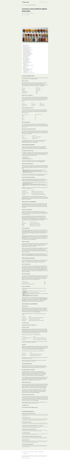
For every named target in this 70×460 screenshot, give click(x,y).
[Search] (47, 2)
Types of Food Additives (26, 61)
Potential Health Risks (25, 56)
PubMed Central (37, 311)
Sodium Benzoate (25, 63)
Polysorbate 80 (24, 236)
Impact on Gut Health (25, 57)
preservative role (25, 291)
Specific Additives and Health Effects (26, 62)
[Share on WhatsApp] (25, 14)
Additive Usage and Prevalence (26, 58)
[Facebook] (22, 453)
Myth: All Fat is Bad (25, 46)
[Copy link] (29, 14)
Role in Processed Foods (26, 59)
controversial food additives (25, 142)
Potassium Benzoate (25, 66)
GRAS (24, 371)
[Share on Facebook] (24, 14)
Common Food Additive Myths (26, 45)
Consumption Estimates (26, 60)
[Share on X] (22, 14)
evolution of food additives (43, 298)
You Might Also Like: (25, 64)
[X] (27, 453)
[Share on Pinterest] (27, 14)
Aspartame (24, 67)
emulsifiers (44, 235)
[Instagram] (24, 453)
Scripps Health (42, 85)
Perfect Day (41, 375)
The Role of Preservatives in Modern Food (28, 65)
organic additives (24, 300)
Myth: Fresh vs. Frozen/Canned (27, 47)
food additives (42, 147)
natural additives (35, 142)
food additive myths (41, 161)
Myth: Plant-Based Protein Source (27, 48)
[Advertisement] (35, 22)
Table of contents (25, 44)
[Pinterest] (25, 453)
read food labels (30, 254)
